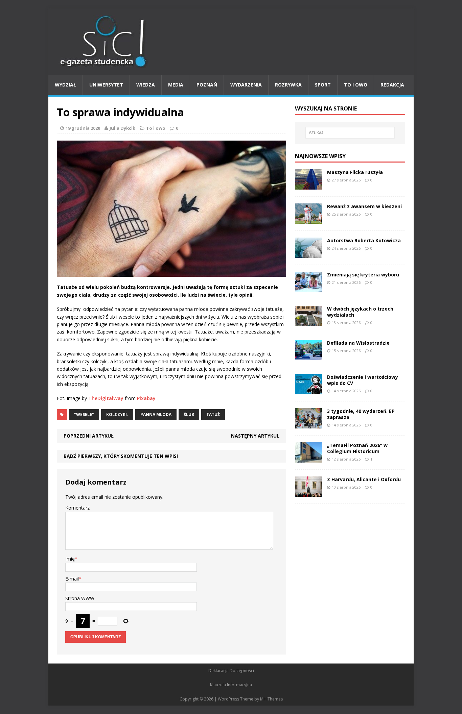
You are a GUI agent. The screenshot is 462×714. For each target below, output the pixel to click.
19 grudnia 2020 (83, 128)
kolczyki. (117, 414)
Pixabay (146, 398)
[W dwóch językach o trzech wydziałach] (308, 322)
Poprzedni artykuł (89, 436)
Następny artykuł (255, 436)
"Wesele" (84, 414)
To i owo (355, 84)
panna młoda (155, 414)
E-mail (72, 578)
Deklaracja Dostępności (231, 670)
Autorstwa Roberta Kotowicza (364, 240)
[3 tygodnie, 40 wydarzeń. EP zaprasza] (308, 424)
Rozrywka (288, 84)
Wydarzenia (246, 84)
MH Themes (271, 699)
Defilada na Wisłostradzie (358, 343)
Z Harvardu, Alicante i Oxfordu (364, 479)
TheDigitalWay (105, 398)
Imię (70, 559)
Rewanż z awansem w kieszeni (364, 206)
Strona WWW (79, 598)
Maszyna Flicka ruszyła (355, 172)
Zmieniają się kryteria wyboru (363, 274)
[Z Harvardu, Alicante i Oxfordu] (308, 492)
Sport (323, 84)
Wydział (65, 84)
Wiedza (145, 84)
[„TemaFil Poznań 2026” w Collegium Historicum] (308, 458)
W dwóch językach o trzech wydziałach (360, 311)
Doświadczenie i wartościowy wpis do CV (362, 380)
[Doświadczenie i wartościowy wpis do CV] (308, 390)
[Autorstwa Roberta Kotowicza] (308, 253)
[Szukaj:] (350, 133)
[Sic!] (231, 41)
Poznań (207, 84)
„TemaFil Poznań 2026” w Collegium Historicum (357, 448)
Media (175, 84)
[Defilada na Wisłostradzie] (308, 356)
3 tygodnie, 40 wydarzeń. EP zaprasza (361, 414)
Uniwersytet (106, 84)
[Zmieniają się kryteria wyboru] (308, 288)
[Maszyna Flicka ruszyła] (308, 185)
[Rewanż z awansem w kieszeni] (308, 219)
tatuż (213, 414)
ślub (189, 414)
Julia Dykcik (122, 128)
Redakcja (392, 84)
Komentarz (77, 507)
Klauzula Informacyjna (231, 685)
